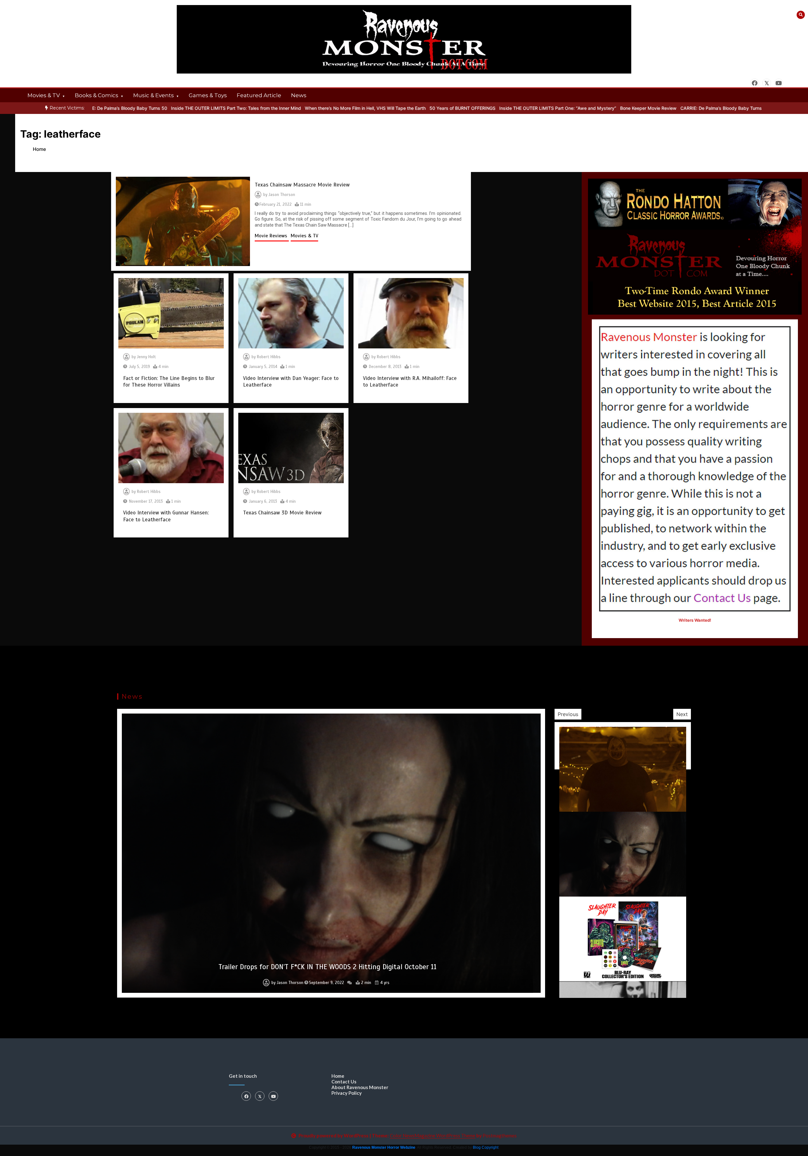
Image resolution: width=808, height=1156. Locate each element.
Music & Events (153, 95)
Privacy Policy (346, 1093)
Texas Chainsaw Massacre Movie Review (302, 184)
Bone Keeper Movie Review (590, 108)
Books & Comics (96, 95)
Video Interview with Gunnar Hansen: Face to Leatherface (166, 516)
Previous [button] (568, 714)
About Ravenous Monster (359, 1087)
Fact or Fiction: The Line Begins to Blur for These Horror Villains (169, 381)
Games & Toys (208, 95)
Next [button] (682, 714)
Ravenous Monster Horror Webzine (383, 1147)
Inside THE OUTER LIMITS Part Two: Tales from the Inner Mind (178, 108)
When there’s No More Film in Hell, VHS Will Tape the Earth (307, 108)
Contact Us (343, 1081)
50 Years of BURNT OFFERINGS (404, 108)
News (298, 95)
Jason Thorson (282, 194)
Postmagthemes (500, 1135)
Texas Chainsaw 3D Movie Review (282, 512)
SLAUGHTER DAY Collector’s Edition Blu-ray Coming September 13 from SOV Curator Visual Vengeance (327, 967)
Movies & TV (43, 95)
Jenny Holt (146, 356)
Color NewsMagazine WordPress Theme (432, 1135)
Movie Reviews (272, 236)
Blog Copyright (485, 1147)
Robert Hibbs (269, 356)
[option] (178, 108)
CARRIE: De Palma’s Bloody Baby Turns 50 (666, 108)
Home (337, 1076)
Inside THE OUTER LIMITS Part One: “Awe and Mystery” (499, 108)
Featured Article (259, 95)
